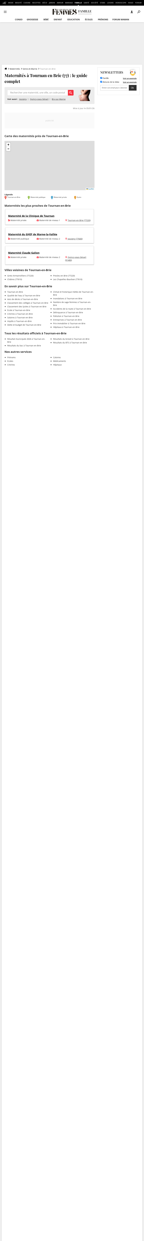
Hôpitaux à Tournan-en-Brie (66, 327)
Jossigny (23, 99)
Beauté (18, 3)
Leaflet (91, 189)
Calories (57, 357)
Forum (138, 3)
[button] (8, 145)
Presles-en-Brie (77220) (64, 275)
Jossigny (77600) (75, 238)
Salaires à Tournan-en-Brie (20, 317)
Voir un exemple (130, 78)
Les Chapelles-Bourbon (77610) (67, 279)
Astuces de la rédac (110, 82)
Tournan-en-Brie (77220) (79, 220)
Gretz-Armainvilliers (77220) (20, 275)
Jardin (52, 3)
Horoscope (120, 3)
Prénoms (103, 19)
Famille (78, 3)
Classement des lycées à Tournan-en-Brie (26, 306)
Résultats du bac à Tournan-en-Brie (24, 345)
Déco (44, 3)
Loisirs (110, 3)
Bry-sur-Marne (59, 99)
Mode (10, 3)
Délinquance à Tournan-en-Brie (68, 312)
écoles (89, 19)
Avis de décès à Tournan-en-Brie (22, 299)
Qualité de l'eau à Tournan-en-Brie (23, 295)
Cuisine (26, 3)
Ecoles (10, 361)
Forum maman (120, 19)
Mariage (69, 3)
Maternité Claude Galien (24, 252)
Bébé (46, 19)
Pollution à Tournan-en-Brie (66, 316)
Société (94, 3)
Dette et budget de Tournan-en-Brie (24, 324)
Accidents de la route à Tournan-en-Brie (72, 308)
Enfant (58, 19)
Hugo (130, 3)
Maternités (15, 68)
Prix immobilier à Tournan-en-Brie (69, 323)
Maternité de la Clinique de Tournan (31, 216)
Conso (18, 19)
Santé (86, 3)
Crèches (11, 364)
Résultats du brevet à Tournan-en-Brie (71, 339)
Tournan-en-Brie (15, 292)
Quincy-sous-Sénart (39, 99)
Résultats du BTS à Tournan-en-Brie (70, 342)
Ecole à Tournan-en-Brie (18, 310)
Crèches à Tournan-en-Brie (20, 314)
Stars (102, 3)
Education (73, 19)
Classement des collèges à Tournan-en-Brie (27, 303)
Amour (60, 3)
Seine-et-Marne (30, 68)
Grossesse (32, 19)
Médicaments (59, 361)
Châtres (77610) (14, 279)
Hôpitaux (57, 364)
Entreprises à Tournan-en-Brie (67, 319)
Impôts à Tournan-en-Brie (19, 321)
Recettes (36, 3)
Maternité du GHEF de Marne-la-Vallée (32, 234)
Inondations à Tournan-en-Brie (67, 298)
